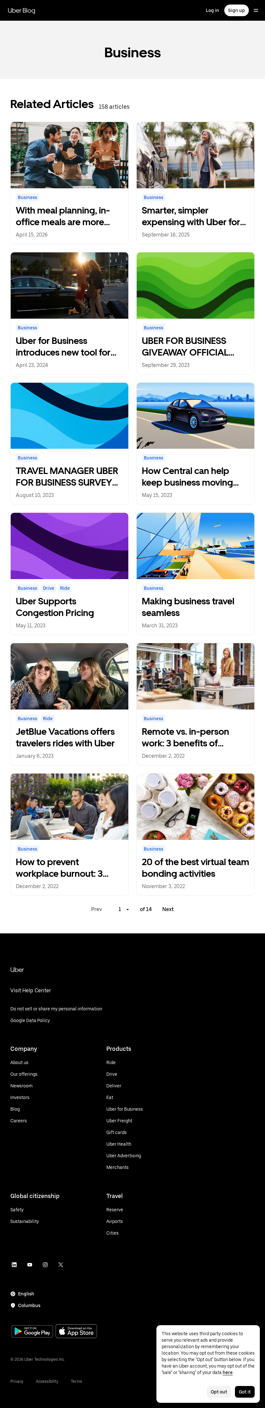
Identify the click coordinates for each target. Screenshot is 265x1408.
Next (168, 909)
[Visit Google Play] (32, 1332)
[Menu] (256, 10)
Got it (245, 1391)
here (228, 1372)
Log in (212, 10)
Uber (17, 970)
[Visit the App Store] (76, 1331)
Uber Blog (21, 10)
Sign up (236, 10)
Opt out (219, 1391)
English (26, 1293)
